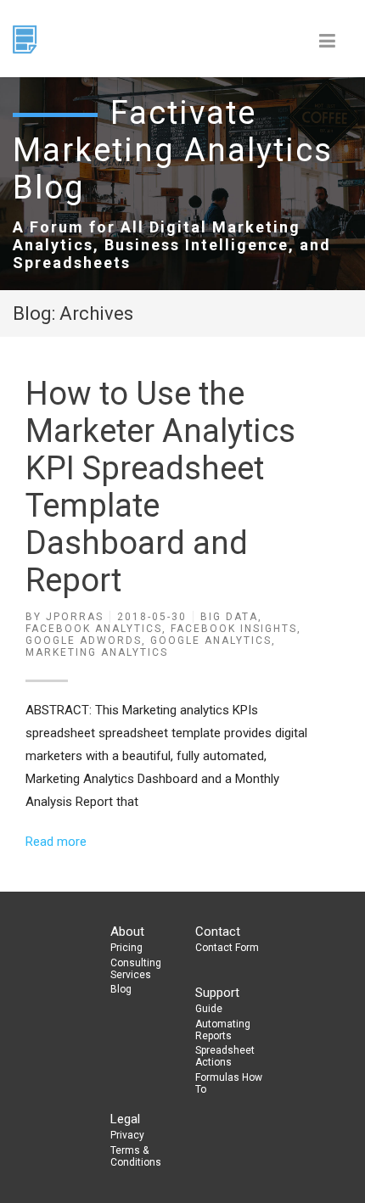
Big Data (229, 617)
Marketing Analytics (96, 652)
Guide (208, 1009)
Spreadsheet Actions (225, 1056)
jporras (75, 617)
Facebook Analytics (93, 629)
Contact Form (227, 948)
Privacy (127, 1135)
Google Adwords (83, 640)
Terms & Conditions (135, 1156)
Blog (121, 989)
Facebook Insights (234, 629)
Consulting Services (135, 969)
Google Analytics (211, 640)
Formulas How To (228, 1083)
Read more (56, 841)
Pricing (126, 948)
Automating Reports (222, 1030)
